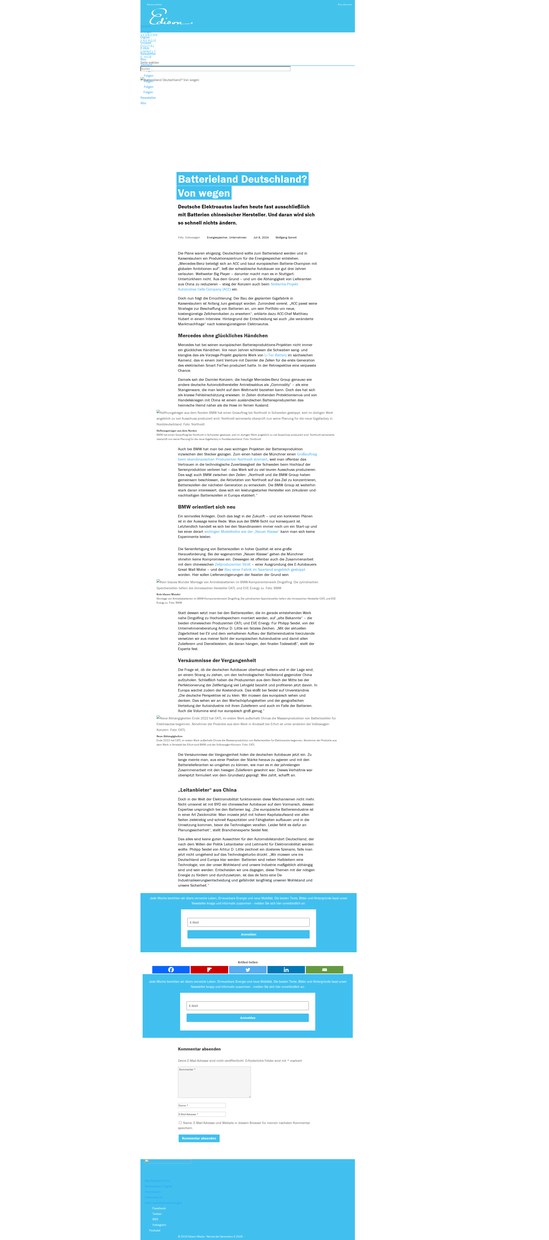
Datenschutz (154, 1197)
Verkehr (146, 26)
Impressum (153, 1191)
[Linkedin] (286, 969)
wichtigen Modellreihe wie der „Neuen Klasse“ (241, 531)
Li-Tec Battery (275, 355)
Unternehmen (238, 237)
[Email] (324, 969)
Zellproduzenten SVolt (233, 564)
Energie (145, 32)
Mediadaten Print (157, 1180)
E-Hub (144, 48)
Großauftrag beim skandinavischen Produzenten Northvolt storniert (247, 457)
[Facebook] (171, 969)
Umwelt (145, 43)
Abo (143, 59)
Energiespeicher (217, 237)
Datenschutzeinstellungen (163, 1203)
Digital (145, 37)
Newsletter (154, 5)
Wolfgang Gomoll (286, 237)
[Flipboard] (209, 969)
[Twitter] (248, 969)
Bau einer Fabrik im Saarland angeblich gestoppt (265, 569)
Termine (146, 64)
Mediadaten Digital (158, 1186)
